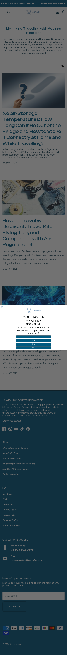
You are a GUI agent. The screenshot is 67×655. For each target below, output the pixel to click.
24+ (33, 348)
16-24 (33, 344)
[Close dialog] (1, 306)
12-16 (33, 340)
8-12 (33, 337)
